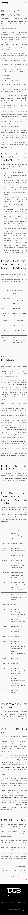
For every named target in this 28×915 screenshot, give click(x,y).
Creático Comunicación (15, 911)
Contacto (22, 905)
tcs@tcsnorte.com (19, 330)
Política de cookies (9, 905)
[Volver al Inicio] (5, 3)
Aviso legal (5, 902)
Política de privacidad (19, 902)
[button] (26, 3)
